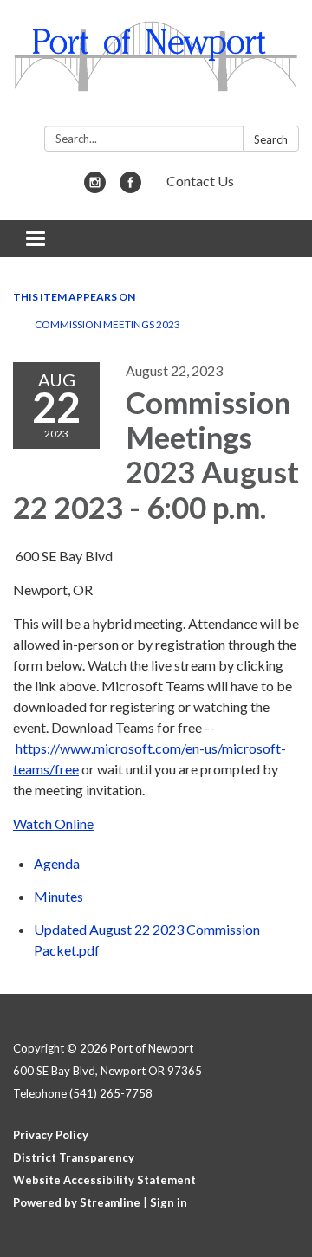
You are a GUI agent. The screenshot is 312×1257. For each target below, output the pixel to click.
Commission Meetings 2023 (107, 324)
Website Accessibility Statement (104, 1180)
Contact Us (200, 180)
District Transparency (73, 1157)
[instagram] (95, 187)
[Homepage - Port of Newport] (156, 66)
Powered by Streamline (76, 1202)
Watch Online (53, 823)
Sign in (168, 1202)
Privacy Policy (50, 1135)
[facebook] (130, 187)
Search (271, 139)
